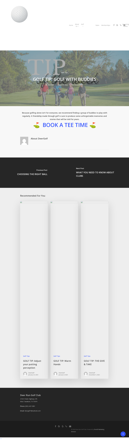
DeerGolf (51, 85)
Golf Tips (64, 72)
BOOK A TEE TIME (65, 125)
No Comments (76, 85)
